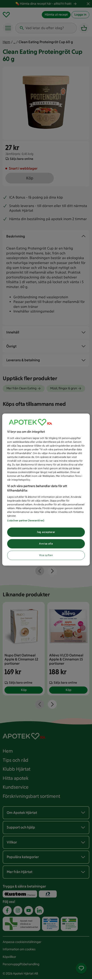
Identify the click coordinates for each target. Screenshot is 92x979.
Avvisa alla (46, 543)
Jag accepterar (46, 532)
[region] (46, 490)
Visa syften (46, 555)
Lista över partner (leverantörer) (25, 520)
